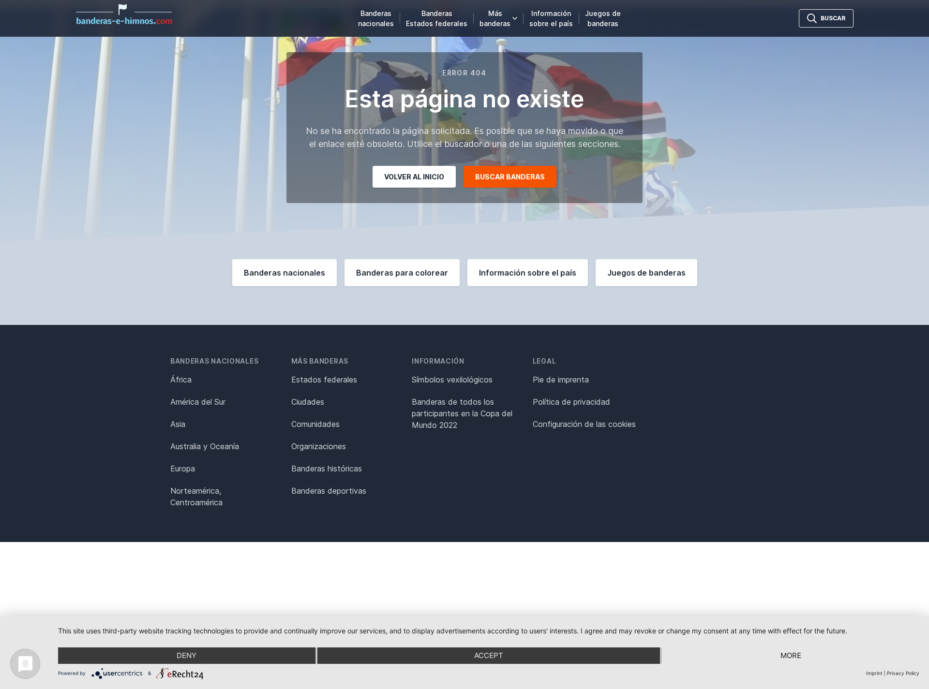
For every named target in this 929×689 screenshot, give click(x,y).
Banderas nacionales (376, 18)
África (181, 379)
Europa (182, 468)
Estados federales (324, 379)
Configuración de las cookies (584, 424)
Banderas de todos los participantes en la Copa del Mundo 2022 (462, 413)
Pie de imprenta (561, 379)
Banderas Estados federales (436, 18)
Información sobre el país (551, 18)
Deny (186, 655)
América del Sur (197, 402)
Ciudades (307, 402)
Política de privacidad (571, 402)
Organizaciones (318, 446)
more (790, 655)
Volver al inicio (414, 177)
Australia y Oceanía (204, 446)
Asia (177, 424)
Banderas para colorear (402, 273)
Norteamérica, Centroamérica (196, 496)
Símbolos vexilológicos (452, 379)
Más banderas (494, 18)
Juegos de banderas (603, 18)
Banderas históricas (326, 468)
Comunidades (315, 424)
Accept (488, 655)
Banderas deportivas (328, 491)
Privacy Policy (903, 673)
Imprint (874, 673)
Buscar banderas (510, 177)
